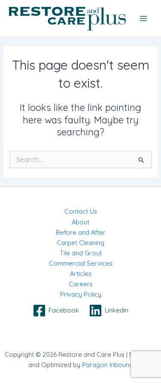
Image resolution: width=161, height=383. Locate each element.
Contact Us (80, 211)
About (80, 222)
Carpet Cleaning (80, 243)
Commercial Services (80, 263)
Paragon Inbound (107, 365)
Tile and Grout (81, 253)
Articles (80, 274)
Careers (81, 284)
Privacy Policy (80, 294)
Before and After (81, 232)
